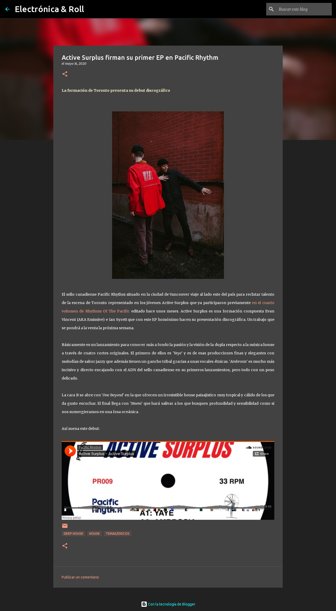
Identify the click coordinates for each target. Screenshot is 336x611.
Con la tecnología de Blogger (171, 604)
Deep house (73, 533)
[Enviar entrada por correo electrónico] (65, 527)
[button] (65, 74)
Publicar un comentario (80, 577)
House (94, 533)
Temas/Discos (117, 533)
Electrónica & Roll (49, 9)
